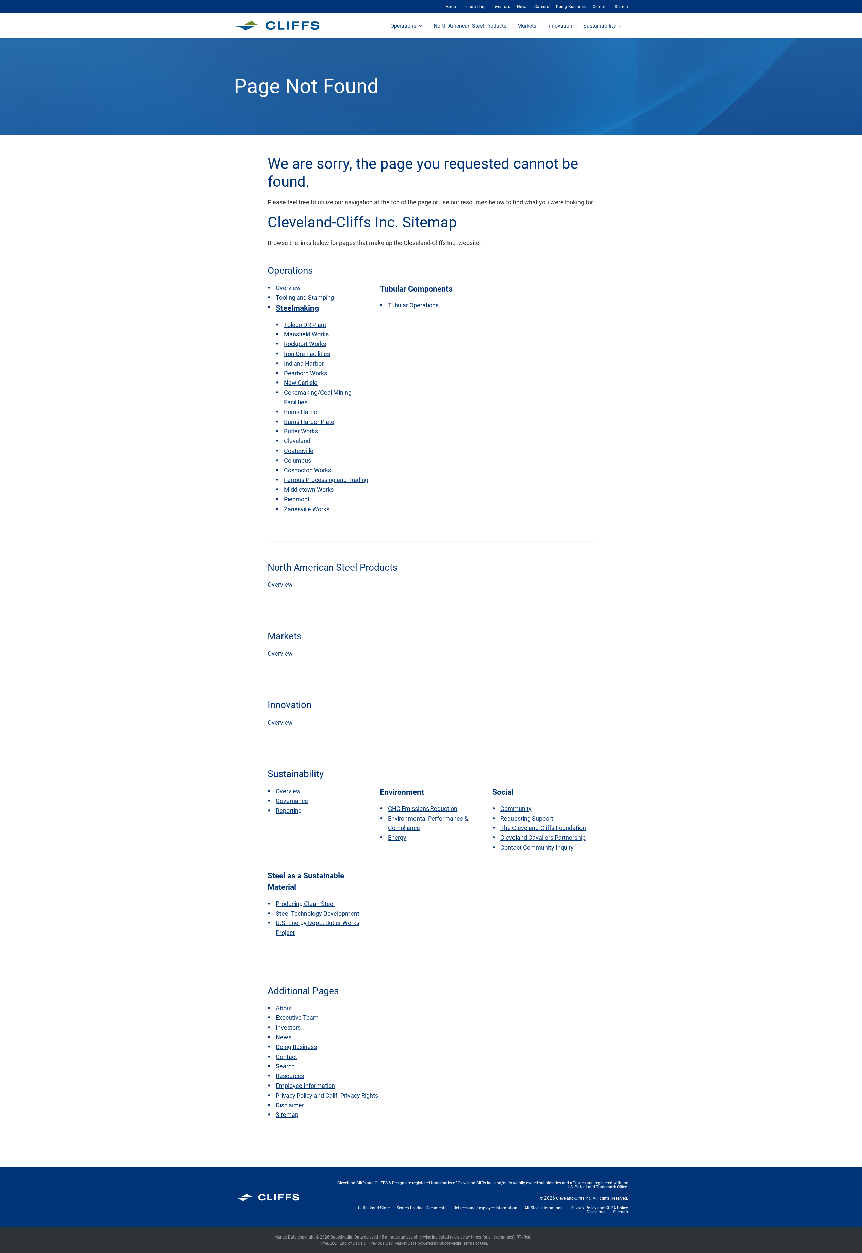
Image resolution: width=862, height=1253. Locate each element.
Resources (290, 1075)
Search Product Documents (421, 1208)
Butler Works (301, 431)
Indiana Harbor (304, 363)
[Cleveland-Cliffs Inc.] (277, 26)
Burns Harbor (301, 412)
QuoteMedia (341, 1237)
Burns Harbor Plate (309, 421)
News (522, 6)
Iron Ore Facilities (307, 353)
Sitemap (287, 1114)
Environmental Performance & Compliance (428, 823)
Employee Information (305, 1085)
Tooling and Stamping (305, 297)
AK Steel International (544, 1208)
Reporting (289, 810)
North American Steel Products (470, 26)
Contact (600, 6)
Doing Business (571, 6)
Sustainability (599, 26)
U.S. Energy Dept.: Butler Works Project (317, 927)
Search (621, 6)
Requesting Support (526, 818)
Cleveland (297, 441)
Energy (397, 837)
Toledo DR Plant (305, 324)
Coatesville (298, 450)
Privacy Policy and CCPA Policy (599, 1208)
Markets (526, 26)
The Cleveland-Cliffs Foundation (543, 827)
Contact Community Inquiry (537, 847)
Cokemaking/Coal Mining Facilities (318, 397)
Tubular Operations (413, 305)
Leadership (475, 6)
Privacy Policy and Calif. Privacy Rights (327, 1095)
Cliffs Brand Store (374, 1208)
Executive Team (297, 1017)
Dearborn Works (305, 373)
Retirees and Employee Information (485, 1208)
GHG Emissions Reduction (422, 808)
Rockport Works (305, 343)
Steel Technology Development (317, 913)
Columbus (297, 460)
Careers (541, 6)
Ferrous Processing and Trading (326, 479)
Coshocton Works (307, 470)
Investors (501, 6)
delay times (470, 1237)
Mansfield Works (306, 334)
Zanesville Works (306, 509)
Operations (403, 26)
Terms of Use (475, 1243)
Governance (292, 800)
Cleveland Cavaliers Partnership (543, 837)
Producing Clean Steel (305, 903)
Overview (288, 288)
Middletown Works (309, 489)
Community (516, 808)
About (452, 6)
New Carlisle (301, 382)
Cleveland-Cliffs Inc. (574, 1198)
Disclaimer (290, 1105)
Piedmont (297, 499)
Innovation (559, 26)
